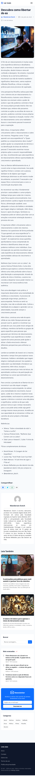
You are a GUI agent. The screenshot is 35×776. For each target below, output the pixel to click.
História (18, 720)
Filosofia (23, 723)
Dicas (5, 723)
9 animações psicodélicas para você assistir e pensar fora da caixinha (17, 580)
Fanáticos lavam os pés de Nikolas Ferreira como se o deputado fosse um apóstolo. (18, 677)
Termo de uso (5, 761)
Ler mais (7, 3)
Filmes (17, 723)
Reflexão (25, 720)
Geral (5, 720)
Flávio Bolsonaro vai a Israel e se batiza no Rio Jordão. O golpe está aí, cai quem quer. (18, 658)
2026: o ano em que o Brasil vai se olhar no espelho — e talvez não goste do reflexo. (18, 667)
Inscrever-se (17, 706)
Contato (3, 754)
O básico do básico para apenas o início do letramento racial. (16, 620)
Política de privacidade (8, 764)
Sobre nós (4, 758)
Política (11, 723)
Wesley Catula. (15, 770)
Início (3, 751)
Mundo (6, 727)
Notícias (11, 720)
